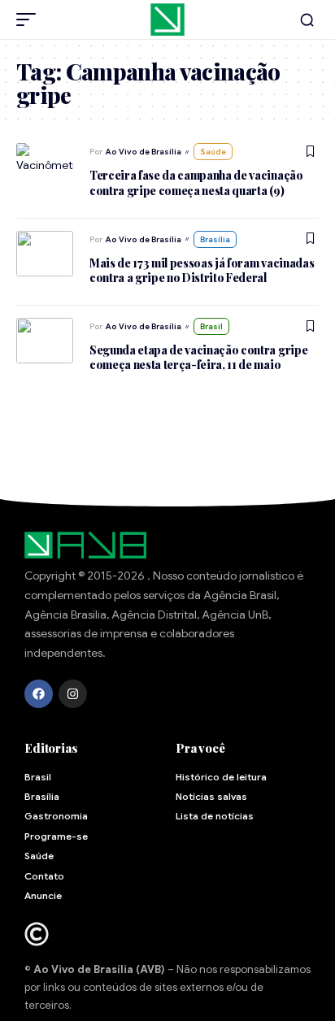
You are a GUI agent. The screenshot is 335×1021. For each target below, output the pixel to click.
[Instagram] (73, 694)
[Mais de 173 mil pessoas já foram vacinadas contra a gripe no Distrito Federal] (44, 253)
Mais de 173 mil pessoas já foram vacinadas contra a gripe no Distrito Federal (201, 270)
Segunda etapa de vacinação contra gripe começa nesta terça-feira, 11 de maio (198, 357)
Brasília (215, 239)
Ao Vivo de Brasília (143, 151)
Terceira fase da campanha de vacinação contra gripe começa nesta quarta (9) (196, 182)
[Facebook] (38, 694)
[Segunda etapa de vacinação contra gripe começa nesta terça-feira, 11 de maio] (44, 340)
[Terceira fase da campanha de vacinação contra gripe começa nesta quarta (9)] (44, 166)
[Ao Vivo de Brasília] (167, 19)
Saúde (213, 151)
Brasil (211, 326)
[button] (30, 19)
